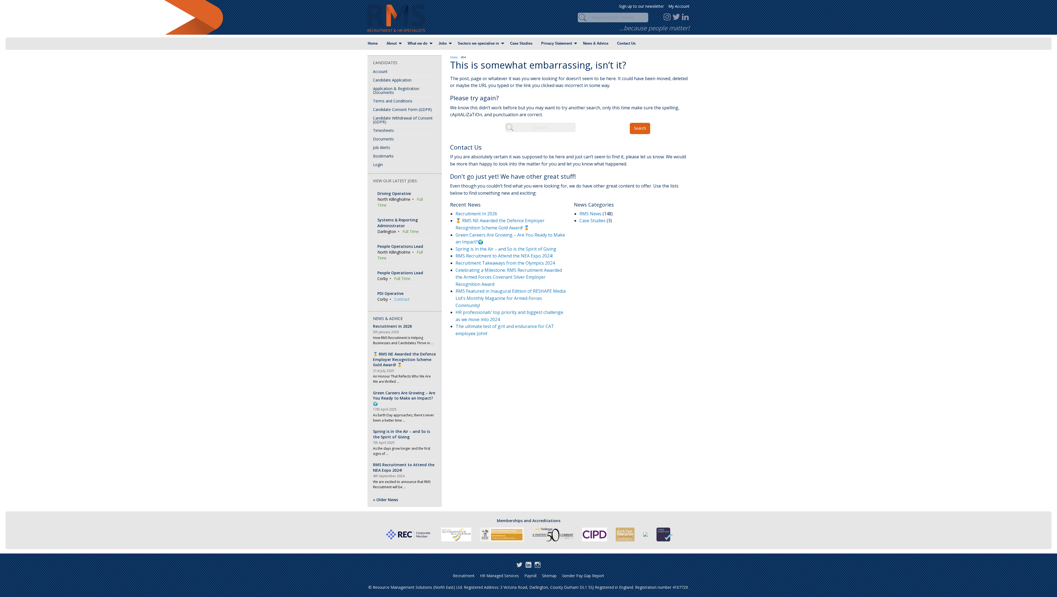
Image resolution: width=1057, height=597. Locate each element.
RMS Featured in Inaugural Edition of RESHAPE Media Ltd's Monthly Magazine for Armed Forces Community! (511, 298)
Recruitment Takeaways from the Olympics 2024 (505, 263)
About (391, 43)
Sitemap (549, 575)
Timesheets (383, 130)
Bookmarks (383, 156)
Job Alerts (381, 147)
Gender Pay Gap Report (583, 575)
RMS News (590, 214)
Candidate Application (392, 80)
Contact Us (626, 43)
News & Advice (595, 43)
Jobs (442, 43)
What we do (417, 43)
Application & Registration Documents (396, 90)
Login (378, 164)
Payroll (530, 575)
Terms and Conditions (392, 101)
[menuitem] (372, 43)
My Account (679, 6)
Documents (383, 139)
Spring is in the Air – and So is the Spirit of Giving (506, 249)
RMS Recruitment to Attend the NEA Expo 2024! (504, 256)
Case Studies (521, 43)
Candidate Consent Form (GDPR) (402, 109)
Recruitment (464, 575)
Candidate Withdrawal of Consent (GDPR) (403, 119)
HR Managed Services (499, 575)
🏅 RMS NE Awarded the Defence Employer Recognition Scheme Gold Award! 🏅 (404, 359)
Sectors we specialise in (478, 43)
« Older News (385, 499)
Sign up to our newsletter (641, 6)
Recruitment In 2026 (476, 214)
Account (380, 71)
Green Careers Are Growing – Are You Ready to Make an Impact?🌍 (404, 398)
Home (373, 43)
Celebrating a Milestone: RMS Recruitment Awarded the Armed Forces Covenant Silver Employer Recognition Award (509, 277)
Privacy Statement (556, 43)
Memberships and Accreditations (528, 520)
